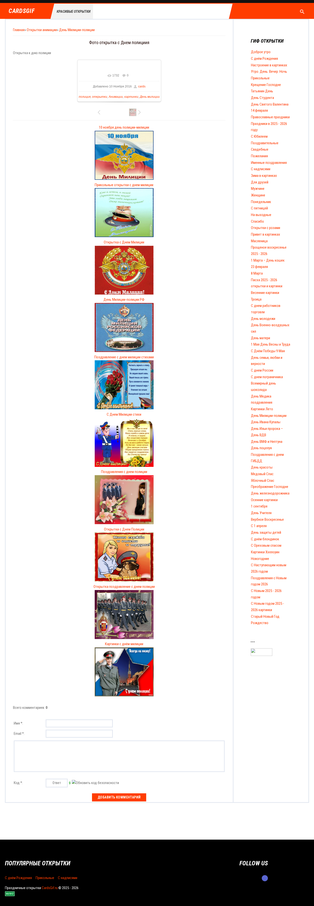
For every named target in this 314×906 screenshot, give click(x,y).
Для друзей (259, 182)
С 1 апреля (259, 526)
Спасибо (257, 221)
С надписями (260, 169)
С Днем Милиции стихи (124, 414)
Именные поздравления (269, 162)
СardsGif (22, 11)
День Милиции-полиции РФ (124, 299)
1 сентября (259, 506)
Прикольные (260, 78)
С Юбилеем (259, 136)
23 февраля (259, 267)
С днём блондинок (265, 539)
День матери (260, 338)
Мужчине (257, 188)
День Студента (262, 98)
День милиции (150, 96)
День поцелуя (261, 448)
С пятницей (259, 208)
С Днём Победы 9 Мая (268, 351)
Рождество (259, 623)
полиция (85, 96)
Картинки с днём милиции (124, 644)
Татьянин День (262, 91)
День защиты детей (266, 532)
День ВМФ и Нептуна (266, 441)
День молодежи (263, 318)
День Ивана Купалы (265, 422)
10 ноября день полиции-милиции (124, 127)
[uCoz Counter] (261, 654)
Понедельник (261, 202)
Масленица (259, 241)
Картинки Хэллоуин (265, 552)
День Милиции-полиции (77, 30)
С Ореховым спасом (266, 545)
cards (141, 86)
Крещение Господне (266, 85)
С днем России (262, 370)
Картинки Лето (262, 409)
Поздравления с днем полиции (124, 472)
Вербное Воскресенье (267, 519)
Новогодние (260, 558)
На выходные (261, 215)
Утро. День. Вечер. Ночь (269, 71)
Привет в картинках (265, 234)
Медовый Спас (262, 474)
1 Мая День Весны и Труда (270, 344)
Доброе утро (261, 52)
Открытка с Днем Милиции (124, 242)
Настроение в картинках (269, 65)
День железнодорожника (270, 493)
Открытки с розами (265, 228)
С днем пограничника (267, 377)
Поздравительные (264, 143)
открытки (99, 96)
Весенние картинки (265, 292)
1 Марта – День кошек (268, 260)
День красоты (262, 467)
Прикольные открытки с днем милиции (124, 185)
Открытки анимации (42, 30)
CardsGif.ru (50, 888)
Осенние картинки (264, 500)
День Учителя (261, 513)
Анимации (116, 96)
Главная (19, 30)
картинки (131, 96)
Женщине (258, 195)
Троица (256, 299)
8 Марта (257, 273)
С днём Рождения (264, 58)
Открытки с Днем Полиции (124, 529)
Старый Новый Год (265, 616)
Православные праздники (270, 117)
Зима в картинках (264, 175)
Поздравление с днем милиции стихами (124, 357)
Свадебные (259, 149)
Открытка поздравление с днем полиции (124, 586)
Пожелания (259, 156)
